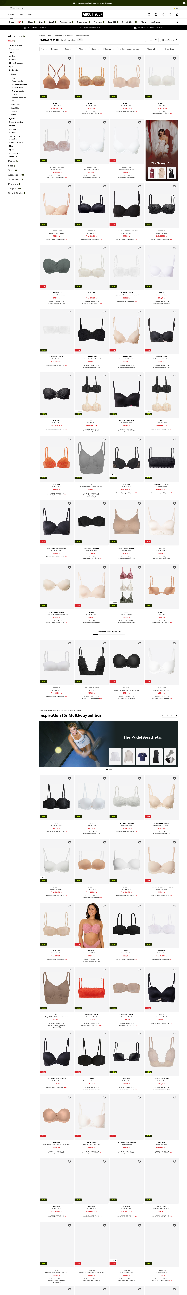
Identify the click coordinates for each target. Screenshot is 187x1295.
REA (49, 35)
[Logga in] (155, 14)
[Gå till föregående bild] (162, 715)
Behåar (70, 35)
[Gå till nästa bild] (176, 715)
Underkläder (59, 35)
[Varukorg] (177, 14)
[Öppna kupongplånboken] (148, 14)
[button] (152, 40)
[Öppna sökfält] (176, 22)
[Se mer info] (57, 114)
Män (22, 14)
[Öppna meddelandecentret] (163, 14)
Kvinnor (11, 14)
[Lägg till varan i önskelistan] (69, 58)
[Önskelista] (170, 14)
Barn (30, 14)
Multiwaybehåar (82, 35)
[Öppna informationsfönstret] (184, 3)
